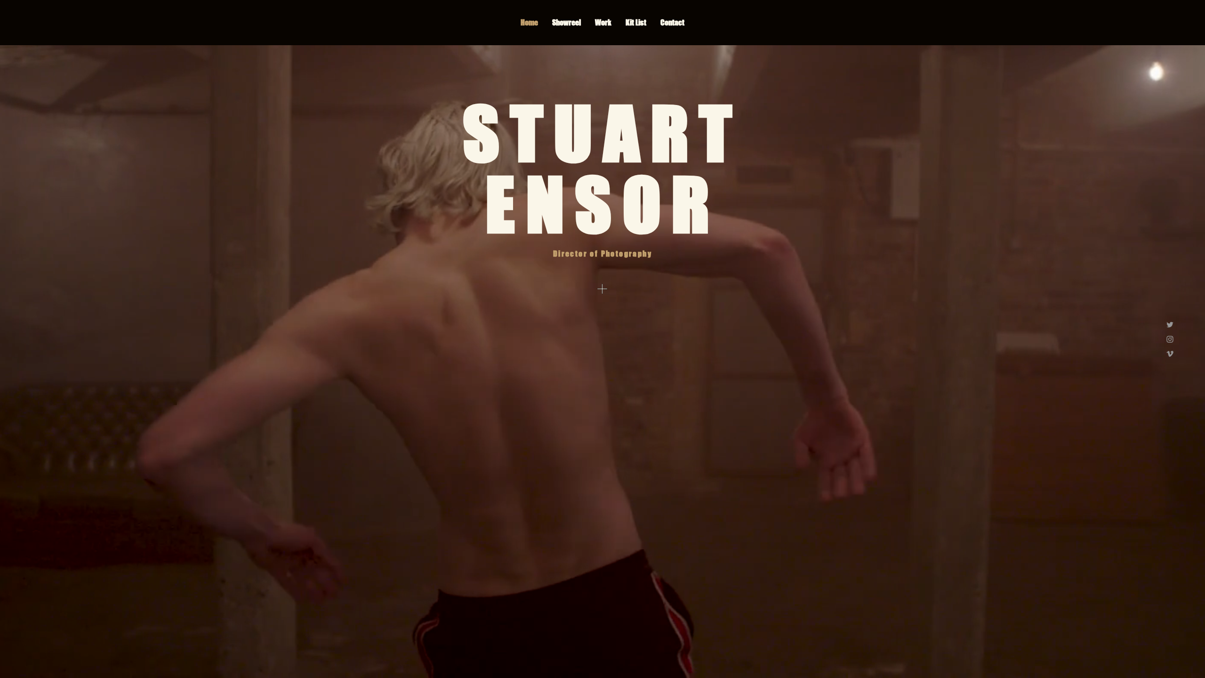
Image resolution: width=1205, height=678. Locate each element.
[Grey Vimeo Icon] (1169, 353)
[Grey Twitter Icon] (1169, 324)
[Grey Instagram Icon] (1169, 339)
